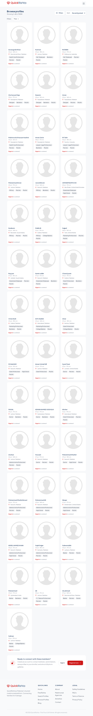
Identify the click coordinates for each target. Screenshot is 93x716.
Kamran (38, 50)
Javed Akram (40, 183)
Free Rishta (42, 693)
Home (40, 689)
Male (15, 19)
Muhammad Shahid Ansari (17, 500)
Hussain (38, 455)
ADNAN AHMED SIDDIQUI (44, 409)
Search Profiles (43, 696)
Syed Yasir (66, 364)
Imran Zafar (39, 137)
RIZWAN (65, 50)
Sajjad (64, 228)
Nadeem (11, 228)
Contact (58, 702)
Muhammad (12, 591)
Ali (36, 591)
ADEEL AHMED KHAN (15, 545)
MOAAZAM (12, 364)
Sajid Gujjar (39, 545)
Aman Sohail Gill (41, 364)
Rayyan (11, 273)
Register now (74, 663)
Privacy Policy (77, 700)
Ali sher (64, 409)
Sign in (10, 63)
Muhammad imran (14, 183)
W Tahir (65, 137)
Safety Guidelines (78, 689)
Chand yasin (66, 273)
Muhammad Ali (40, 500)
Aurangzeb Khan (14, 50)
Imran (64, 95)
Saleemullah (66, 545)
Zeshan (11, 455)
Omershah (12, 319)
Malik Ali (38, 228)
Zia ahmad (66, 591)
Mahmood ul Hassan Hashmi (18, 137)
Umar (64, 319)
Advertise (58, 699)
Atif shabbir (39, 319)
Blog (39, 703)
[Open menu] (84, 3)
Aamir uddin (39, 273)
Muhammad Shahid (69, 455)
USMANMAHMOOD (69, 183)
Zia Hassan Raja (14, 95)
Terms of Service (78, 696)
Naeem (38, 95)
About (57, 689)
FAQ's (74, 693)
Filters (61, 13)
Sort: (68, 13)
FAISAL (10, 409)
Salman (11, 636)
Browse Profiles (43, 700)
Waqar (64, 500)
